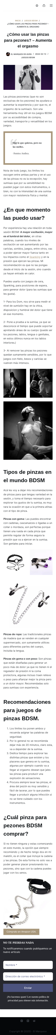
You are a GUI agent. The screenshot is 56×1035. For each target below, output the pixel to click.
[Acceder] (37, 5)
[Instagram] (22, 1021)
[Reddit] (34, 1021)
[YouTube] (28, 1021)
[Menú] (51, 5)
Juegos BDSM (28, 57)
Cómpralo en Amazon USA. (21, 931)
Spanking (35, 256)
